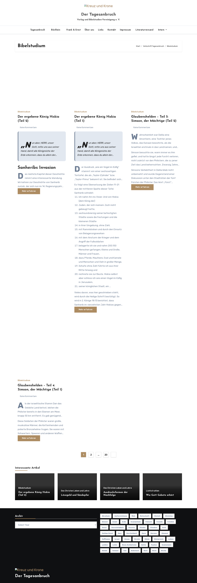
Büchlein (56, 29)
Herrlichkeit (131, 533)
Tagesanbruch (38, 29)
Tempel (115, 550)
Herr (120, 533)
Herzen (153, 533)
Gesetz (131, 527)
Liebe (114, 545)
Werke (163, 550)
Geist (104, 527)
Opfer (143, 545)
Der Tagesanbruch (98, 14)
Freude (160, 522)
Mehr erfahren (29, 191)
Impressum (125, 29)
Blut (133, 516)
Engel (114, 522)
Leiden (105, 545)
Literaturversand (144, 29)
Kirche (137, 539)
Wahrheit (135, 550)
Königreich (158, 539)
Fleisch (148, 522)
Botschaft (144, 516)
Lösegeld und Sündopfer (75, 495)
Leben (171, 539)
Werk (154, 550)
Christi (157, 516)
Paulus (154, 545)
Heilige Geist (107, 533)
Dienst (105, 522)
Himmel (164, 533)
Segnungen (166, 545)
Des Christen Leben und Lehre (75, 491)
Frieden (170, 522)
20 (106, 454)
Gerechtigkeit (117, 527)
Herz (144, 533)
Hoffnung (106, 539)
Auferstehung (120, 516)
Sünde (104, 550)
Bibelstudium (24, 112)
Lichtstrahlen (152, 491)
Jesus (127, 539)
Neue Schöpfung (129, 545)
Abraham (106, 516)
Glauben (153, 527)
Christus (169, 516)
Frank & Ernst (73, 29)
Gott (164, 527)
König (147, 539)
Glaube (143, 527)
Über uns (89, 29)
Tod (124, 550)
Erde (124, 522)
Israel (117, 539)
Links (101, 29)
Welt (146, 550)
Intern (161, 29)
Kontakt (112, 29)
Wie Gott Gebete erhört (160, 495)
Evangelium (136, 522)
